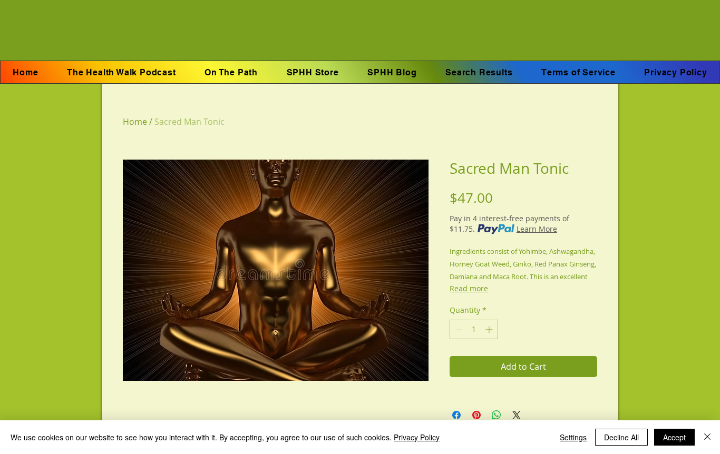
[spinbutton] (473, 329)
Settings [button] (573, 437)
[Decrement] (457, 329)
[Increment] (490, 329)
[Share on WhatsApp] (496, 415)
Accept (674, 437)
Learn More (537, 229)
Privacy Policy (417, 437)
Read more (469, 288)
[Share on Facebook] (456, 415)
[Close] (707, 437)
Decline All (621, 437)
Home (135, 121)
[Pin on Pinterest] (476, 415)
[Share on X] (516, 415)
